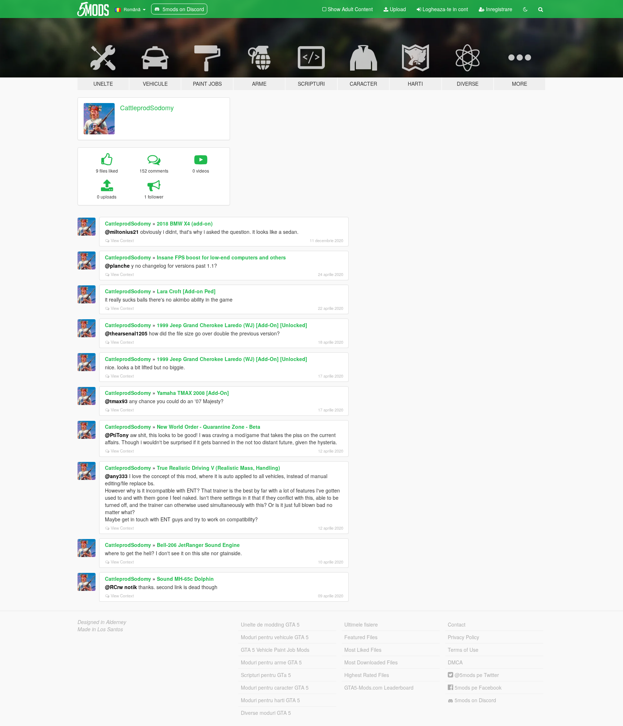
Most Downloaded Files (371, 662)
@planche (117, 265)
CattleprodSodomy (147, 107)
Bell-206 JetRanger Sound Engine (198, 544)
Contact (456, 624)
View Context (122, 240)
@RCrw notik (121, 587)
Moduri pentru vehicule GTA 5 (275, 637)
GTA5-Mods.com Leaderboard (379, 687)
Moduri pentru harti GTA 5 (270, 700)
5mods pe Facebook (477, 687)
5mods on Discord (474, 700)
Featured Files (360, 637)
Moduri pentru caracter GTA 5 (275, 687)
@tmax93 (116, 401)
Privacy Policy (463, 637)
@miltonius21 (122, 231)
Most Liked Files (362, 649)
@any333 (116, 476)
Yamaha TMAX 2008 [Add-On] (193, 392)
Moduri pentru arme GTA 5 (271, 662)
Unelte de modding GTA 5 (270, 624)
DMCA (455, 662)
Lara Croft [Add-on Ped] (186, 291)
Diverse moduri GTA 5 (266, 712)
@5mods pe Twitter (476, 674)
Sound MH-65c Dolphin (185, 578)
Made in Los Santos (100, 629)
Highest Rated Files (366, 674)
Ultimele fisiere (361, 624)
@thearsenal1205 (126, 333)
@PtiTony (117, 434)
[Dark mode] (525, 9)
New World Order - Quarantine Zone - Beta (208, 426)
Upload (397, 9)
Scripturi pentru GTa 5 (266, 674)
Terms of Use (463, 649)
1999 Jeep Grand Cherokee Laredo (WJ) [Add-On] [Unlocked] (232, 325)
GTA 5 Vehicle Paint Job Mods (275, 649)
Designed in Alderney (102, 621)
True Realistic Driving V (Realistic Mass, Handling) (218, 467)
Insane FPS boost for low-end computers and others (221, 257)
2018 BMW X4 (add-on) (185, 223)
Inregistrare (498, 9)
